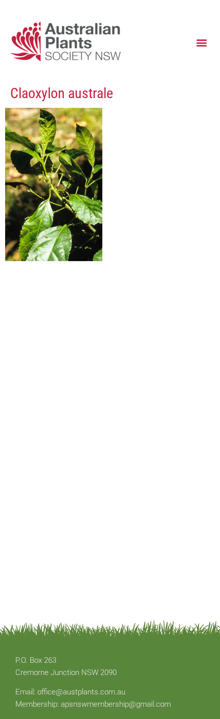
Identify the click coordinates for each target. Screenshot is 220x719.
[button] (201, 42)
